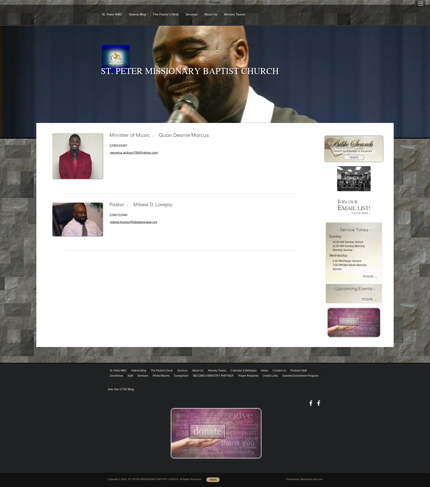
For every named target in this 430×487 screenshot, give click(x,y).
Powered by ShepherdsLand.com (304, 479)
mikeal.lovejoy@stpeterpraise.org (133, 222)
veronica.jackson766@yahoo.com (134, 152)
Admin (213, 479)
